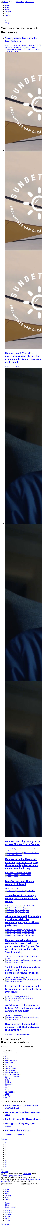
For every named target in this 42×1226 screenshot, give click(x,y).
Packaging (8, 1084)
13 (6, 1166)
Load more (4, 1172)
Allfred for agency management (11, 1176)
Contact (7, 15)
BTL (7, 1064)
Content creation (10, 1068)
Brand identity (10, 1062)
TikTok (7, 1220)
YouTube (8, 1214)
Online (7, 1080)
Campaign (8, 1066)
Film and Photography (12, 1074)
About (7, 7)
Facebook (8, 1213)
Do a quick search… (28, 1047)
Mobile (7, 1078)
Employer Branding (12, 1072)
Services (8, 11)
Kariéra (7, 21)
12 (6, 1164)
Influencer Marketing (12, 1076)
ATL (6, 1058)
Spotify (7, 1216)
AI (6, 1056)
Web (6, 1098)
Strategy (8, 1096)
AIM (7, 13)
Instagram (8, 1211)
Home (7, 5)
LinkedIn (8, 1218)
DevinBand (20, 2)
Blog (7, 23)
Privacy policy (10, 1207)
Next (2, 1170)
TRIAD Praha (29, 2)
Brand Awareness (11, 1060)
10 (6, 1160)
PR (6, 1088)
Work (7, 9)
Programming (9, 1092)
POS (6, 1086)
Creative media (10, 1070)
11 (6, 1162)
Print (6, 1090)
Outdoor (8, 1082)
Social (7, 1094)
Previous (4, 1139)
